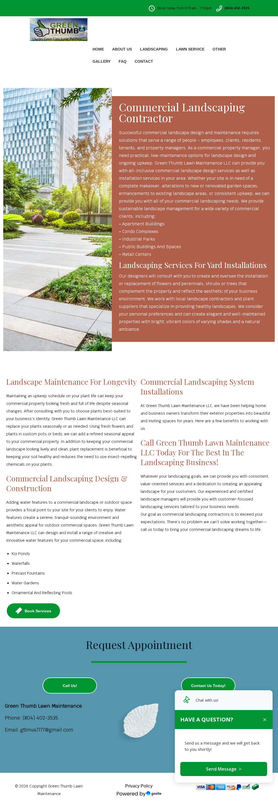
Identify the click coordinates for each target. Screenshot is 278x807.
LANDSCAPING (154, 49)
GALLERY (101, 61)
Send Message (223, 769)
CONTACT (144, 61)
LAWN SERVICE (190, 49)
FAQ (123, 61)
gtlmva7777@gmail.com (46, 730)
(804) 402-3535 (237, 8)
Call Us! (70, 685)
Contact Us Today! (208, 685)
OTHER (219, 49)
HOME (98, 49)
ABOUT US (122, 49)
